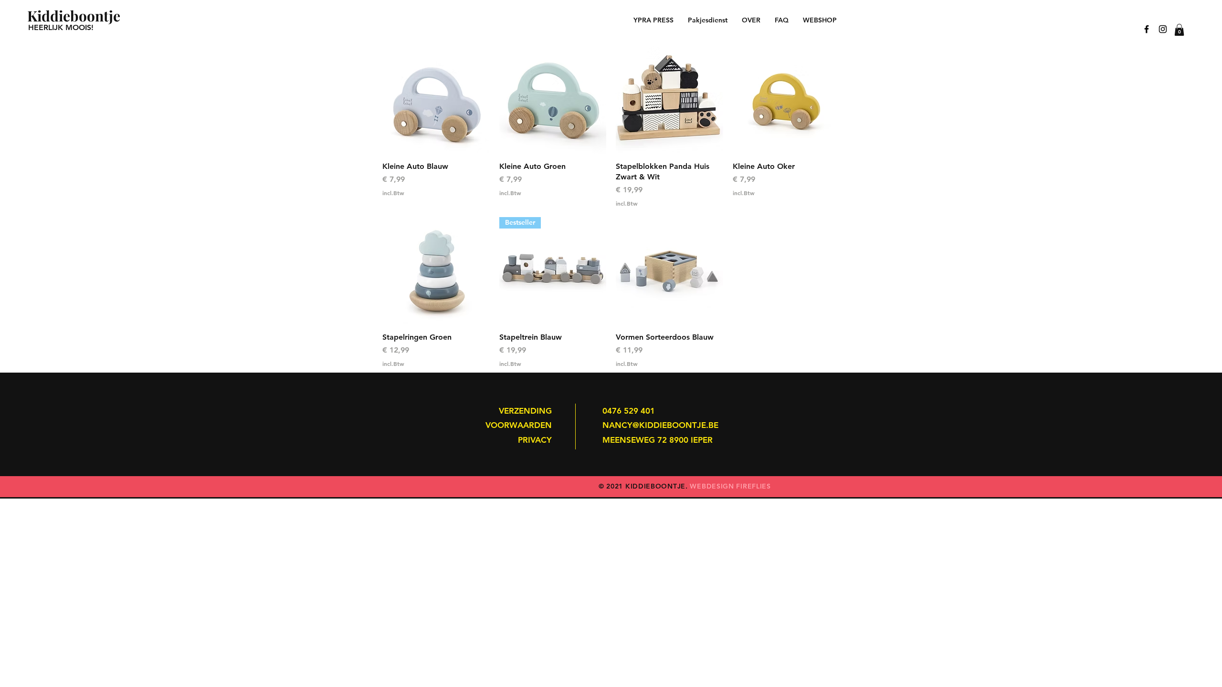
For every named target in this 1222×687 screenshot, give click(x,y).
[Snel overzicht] (436, 100)
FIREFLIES (753, 486)
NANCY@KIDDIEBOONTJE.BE (660, 425)
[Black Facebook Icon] (1146, 29)
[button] (1179, 30)
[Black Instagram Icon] (1163, 29)
